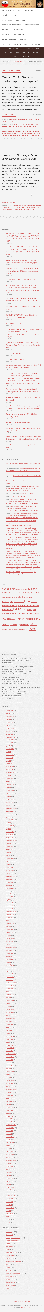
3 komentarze (37, 195)
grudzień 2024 (10, 766)
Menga (4, 131)
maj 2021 (8, 891)
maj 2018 (8, 997)
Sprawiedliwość (10, 1276)
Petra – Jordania (7, 133)
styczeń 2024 (10, 799)
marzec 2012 (9, 1216)
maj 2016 (8, 1068)
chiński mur (30, 124)
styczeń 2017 (10, 1045)
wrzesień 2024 (10, 775)
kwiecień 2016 (10, 1071)
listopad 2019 (9, 944)
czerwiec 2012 (10, 1208)
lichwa (11, 610)
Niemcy (5, 613)
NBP (34, 610)
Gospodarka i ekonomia (12, 1240)
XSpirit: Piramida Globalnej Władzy (18, 422)
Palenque (33, 209)
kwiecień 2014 (10, 1142)
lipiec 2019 (9, 956)
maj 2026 (8, 719)
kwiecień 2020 (10, 929)
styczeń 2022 (10, 867)
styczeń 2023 (10, 832)
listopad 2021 (9, 873)
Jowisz (4, 209)
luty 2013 (8, 1184)
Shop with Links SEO (12, 463)
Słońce (19, 212)
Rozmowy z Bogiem (11, 481)
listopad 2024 (9, 769)
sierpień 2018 (9, 988)
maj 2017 (8, 1033)
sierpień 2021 (9, 882)
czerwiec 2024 (10, 784)
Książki (36, 53)
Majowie (26, 209)
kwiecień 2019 (10, 965)
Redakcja (38, 119)
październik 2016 (11, 1054)
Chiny (27, 593)
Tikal (4, 214)
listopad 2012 (9, 1193)
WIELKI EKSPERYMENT (15, 323)
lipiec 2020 (9, 920)
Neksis (15, 131)
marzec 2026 (9, 725)
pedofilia (19, 614)
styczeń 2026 (10, 728)
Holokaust (5, 602)
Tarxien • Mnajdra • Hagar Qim (11, 135)
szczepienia (34, 619)
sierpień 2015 (9, 1095)
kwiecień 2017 (10, 1036)
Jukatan (12, 129)
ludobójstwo (20, 609)
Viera (32, 135)
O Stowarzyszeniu (31, 49)
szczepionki (9, 624)
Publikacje (9, 1267)
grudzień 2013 (10, 1154)
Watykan (5, 629)
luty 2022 (8, 864)
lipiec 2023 (9, 817)
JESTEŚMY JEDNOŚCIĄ (14, 353)
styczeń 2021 (10, 903)
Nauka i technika (10, 1255)
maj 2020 (8, 926)
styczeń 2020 (10, 938)
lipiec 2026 (9, 713)
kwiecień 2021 (10, 894)
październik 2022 (11, 840)
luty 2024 (8, 796)
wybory (11, 629)
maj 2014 (8, 1139)
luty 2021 (8, 900)
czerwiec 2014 (10, 1137)
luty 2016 (8, 1077)
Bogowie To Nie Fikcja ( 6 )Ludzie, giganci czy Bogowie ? (20, 79)
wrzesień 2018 (10, 985)
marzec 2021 (9, 897)
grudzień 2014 (10, 1119)
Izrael (27, 601)
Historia (31, 119)
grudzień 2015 (10, 1083)
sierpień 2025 (9, 743)
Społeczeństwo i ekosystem (14, 1273)
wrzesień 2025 (10, 740)
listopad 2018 (9, 980)
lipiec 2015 (9, 1098)
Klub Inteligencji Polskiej (11, 70)
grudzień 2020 (10, 905)
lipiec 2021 (9, 885)
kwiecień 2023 (10, 826)
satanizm (13, 619)
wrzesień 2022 (10, 843)
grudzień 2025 (10, 731)
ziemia (13, 214)
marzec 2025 (9, 758)
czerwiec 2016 (10, 1065)
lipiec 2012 (9, 1205)
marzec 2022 (9, 861)
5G (14, 589)
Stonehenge (18, 133)
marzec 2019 (9, 968)
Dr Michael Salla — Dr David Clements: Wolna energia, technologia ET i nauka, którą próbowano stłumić (22, 271)
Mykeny (9, 131)
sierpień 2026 (9, 710)
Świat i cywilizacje (8, 121)
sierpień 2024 (9, 778)
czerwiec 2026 (10, 716)
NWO (13, 613)
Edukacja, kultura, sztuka (19, 119)
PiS (30, 613)
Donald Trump (21, 597)
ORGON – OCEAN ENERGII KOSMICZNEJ (21, 279)
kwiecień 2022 (10, 858)
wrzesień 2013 (10, 1163)
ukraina (24, 624)
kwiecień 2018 (10, 1000)
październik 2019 (11, 947)
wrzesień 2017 (10, 1021)
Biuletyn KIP (9, 1235)
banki (27, 589)
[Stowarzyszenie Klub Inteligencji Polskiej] (22, 7)
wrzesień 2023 (10, 811)
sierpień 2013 (9, 1166)
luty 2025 (8, 761)
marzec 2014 (9, 1145)
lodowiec (10, 209)
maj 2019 (8, 962)
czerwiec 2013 (10, 1172)
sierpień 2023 (9, 814)
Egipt (4, 126)
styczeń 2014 (10, 1151)
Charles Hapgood (17, 207)
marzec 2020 (9, 932)
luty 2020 (8, 935)
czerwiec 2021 (10, 888)
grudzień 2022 (10, 834)
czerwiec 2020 (10, 923)
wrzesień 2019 (10, 950)
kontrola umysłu (14, 606)
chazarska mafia (19, 593)
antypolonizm (20, 589)
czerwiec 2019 (10, 959)
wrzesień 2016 (10, 1057)
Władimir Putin (19, 629)
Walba (37, 135)
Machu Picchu (20, 129)
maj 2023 (8, 823)
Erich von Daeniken (22, 126)
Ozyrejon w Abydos (32, 131)
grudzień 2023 (10, 802)
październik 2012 (11, 1196)
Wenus (8, 214)
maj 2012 (8, 1211)
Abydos (15, 205)
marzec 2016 (9, 1074)
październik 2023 (11, 808)
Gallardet (32, 126)
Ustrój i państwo (10, 1285)
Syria (26, 619)
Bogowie (23, 124)
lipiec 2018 (9, 991)
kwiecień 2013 (10, 1178)
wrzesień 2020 (10, 914)
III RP (11, 602)
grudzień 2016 (10, 1048)
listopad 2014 (9, 1122)
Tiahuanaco (26, 135)
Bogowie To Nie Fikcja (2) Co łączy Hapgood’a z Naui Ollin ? (20, 156)
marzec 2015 (9, 1110)
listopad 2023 (9, 805)
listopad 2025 (9, 734)
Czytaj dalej (9, 114)
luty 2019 (8, 971)
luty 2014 (8, 1148)
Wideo (16, 56)
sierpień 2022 (9, 846)
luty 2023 (8, 829)
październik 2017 (11, 1018)
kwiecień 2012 (10, 1213)
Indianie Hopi (35, 207)
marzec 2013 (9, 1181)
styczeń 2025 (10, 763)
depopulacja (9, 597)
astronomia (22, 205)
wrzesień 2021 (10, 879)
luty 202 (8, 1222)
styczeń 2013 (10, 1187)
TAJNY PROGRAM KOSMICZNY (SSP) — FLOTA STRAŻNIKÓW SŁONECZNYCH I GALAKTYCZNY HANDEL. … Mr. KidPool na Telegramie (23, 488)
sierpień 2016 (9, 1060)
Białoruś (11, 593)
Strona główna (12, 49)
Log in (28, 1307)
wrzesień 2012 (10, 1199)
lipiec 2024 (9, 781)
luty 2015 (8, 1113)
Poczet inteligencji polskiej (13, 1261)
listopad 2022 (9, 837)
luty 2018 (8, 1006)
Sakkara (5, 212)
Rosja (6, 618)
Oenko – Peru (21, 131)
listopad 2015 (9, 1086)
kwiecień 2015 (10, 1107)
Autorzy (8, 53)
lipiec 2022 (9, 849)
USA (33, 624)
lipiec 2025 (9, 746)
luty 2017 (8, 1042)
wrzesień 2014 (10, 1128)
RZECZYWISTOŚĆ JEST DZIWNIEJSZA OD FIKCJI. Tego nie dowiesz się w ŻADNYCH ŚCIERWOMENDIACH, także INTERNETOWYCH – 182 (23, 532)
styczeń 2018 (10, 1009)
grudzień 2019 (10, 941)
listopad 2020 (9, 908)
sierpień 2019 (9, 953)
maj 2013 (8, 1175)
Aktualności (9, 1232)
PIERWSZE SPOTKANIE (15, 359)
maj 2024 (8, 787)
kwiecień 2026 (10, 722)
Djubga (37, 124)
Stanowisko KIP (22, 53)
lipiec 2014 (9, 1134)
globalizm (32, 597)
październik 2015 (11, 1089)
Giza (28, 207)
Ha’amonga (5, 129)
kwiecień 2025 (10, 755)
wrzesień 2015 (10, 1092)
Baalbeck (16, 124)
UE (18, 624)
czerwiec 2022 (10, 852)
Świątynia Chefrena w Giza (31, 133)
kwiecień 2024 (10, 790)
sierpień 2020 (9, 917)
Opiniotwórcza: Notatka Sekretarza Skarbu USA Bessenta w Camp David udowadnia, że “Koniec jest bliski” (23, 345)
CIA (32, 593)
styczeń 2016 (10, 1080)
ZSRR (27, 629)
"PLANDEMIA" (7, 589)
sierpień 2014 (9, 1131)
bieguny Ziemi (31, 205)
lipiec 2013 (9, 1169)
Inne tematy (9, 1246)
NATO (29, 610)
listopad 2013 (9, 1157)
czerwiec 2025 (10, 749)
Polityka (8, 1264)
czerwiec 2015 (10, 1101)
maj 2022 (8, 855)
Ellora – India (10, 126)
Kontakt (26, 56)
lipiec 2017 (9, 1027)
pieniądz (25, 614)
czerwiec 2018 (10, 994)
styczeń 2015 (10, 1116)
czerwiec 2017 (10, 1030)
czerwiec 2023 (10, 820)
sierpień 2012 (9, 1202)
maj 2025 (8, 752)
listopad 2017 (9, 1015)
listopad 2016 (9, 1051)
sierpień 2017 (9, 1024)
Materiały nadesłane (11, 1252)
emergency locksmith (12, 551)
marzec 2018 (9, 1003)
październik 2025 (11, 737)
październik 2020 (11, 911)
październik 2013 (11, 1160)
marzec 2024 (9, 793)
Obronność (9, 1258)
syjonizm (20, 619)
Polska (36, 613)
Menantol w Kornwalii (33, 129)
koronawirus (26, 605)
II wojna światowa (19, 602)
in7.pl (23, 1307)
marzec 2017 (9, 1039)
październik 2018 (11, 982)
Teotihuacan (26, 212)
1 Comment (38, 114)
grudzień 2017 (10, 1012)
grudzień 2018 (10, 977)
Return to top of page (22, 1301)
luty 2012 (8, 1219)
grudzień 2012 (10, 1190)
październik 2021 (11, 876)
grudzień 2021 (10, 870)
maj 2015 (8, 1104)
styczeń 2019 (10, 974)
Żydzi (32, 629)
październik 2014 (11, 1125)
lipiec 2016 (9, 1062)
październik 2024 (11, 772)
